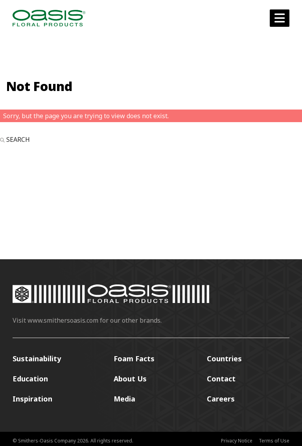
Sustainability (37, 358)
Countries (224, 358)
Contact (221, 378)
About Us (130, 378)
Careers (221, 398)
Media (124, 398)
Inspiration (32, 398)
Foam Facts (134, 358)
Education (30, 378)
